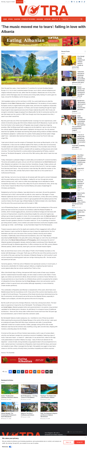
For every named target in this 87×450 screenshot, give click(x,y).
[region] (43, 443)
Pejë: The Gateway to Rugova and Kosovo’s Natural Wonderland (49, 415)
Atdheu (10, 19)
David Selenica (49, 162)
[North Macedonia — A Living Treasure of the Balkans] (29, 389)
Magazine (40, 19)
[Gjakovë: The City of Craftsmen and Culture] (29, 407)
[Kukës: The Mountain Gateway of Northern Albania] (9, 389)
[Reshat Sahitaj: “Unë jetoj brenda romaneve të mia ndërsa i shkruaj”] (68, 91)
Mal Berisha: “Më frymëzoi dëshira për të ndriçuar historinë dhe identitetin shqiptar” (78, 106)
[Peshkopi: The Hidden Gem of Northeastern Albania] (49, 389)
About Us (55, 19)
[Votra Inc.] (43, 10)
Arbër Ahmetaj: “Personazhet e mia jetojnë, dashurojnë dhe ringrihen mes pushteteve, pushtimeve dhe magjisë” (78, 123)
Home (5, 19)
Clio (6, 138)
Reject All (68, 442)
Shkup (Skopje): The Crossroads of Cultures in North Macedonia (8, 415)
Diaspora (17, 19)
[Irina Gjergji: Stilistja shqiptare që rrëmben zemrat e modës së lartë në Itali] (68, 60)
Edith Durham (13, 238)
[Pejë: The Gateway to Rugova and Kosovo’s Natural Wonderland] (49, 407)
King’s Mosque (31, 281)
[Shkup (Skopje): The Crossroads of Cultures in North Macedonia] (9, 407)
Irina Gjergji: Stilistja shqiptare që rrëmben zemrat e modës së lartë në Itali (78, 62)
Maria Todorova (16, 103)
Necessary (5, 446)
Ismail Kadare (8, 307)
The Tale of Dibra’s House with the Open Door (36, 1)
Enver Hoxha (28, 201)
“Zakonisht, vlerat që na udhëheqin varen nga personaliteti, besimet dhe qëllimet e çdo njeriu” (78, 77)
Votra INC (47, 19)
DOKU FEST (80, 168)
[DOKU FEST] (68, 173)
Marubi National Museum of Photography (23, 240)
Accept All (79, 442)
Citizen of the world (28, 19)
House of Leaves (45, 209)
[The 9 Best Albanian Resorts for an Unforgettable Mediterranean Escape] (68, 159)
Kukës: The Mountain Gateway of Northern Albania (80, 183)
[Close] (85, 437)
